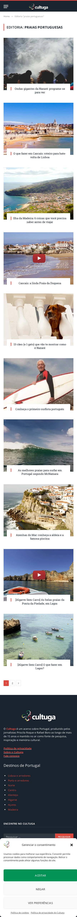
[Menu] (6, 6)
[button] (71, 845)
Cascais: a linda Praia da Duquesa (40, 283)
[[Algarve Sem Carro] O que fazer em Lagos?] (38, 640)
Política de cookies (20, 912)
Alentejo (13, 795)
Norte (11, 785)
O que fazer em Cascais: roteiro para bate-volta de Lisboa (39, 155)
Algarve (12, 799)
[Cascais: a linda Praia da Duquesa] (38, 258)
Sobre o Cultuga (13, 752)
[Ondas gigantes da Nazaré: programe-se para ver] (38, 64)
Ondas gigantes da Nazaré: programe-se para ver (40, 90)
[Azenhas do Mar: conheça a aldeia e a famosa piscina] (38, 510)
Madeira (13, 809)
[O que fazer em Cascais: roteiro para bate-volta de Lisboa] (38, 129)
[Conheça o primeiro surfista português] (38, 384)
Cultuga (11, 728)
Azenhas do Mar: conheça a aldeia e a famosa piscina (40, 536)
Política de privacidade (18, 748)
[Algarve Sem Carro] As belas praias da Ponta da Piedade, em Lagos (39, 601)
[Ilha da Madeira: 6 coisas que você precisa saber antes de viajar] (38, 193)
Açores (12, 804)
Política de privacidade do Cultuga (47, 912)
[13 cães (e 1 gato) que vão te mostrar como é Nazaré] (38, 319)
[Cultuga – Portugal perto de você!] (38, 6)
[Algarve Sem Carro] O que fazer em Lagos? (40, 666)
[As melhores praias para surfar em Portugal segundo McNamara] (38, 445)
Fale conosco (12, 756)
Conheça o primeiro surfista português (39, 409)
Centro (12, 790)
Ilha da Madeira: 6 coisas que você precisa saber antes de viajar (39, 219)
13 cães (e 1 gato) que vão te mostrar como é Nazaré (40, 346)
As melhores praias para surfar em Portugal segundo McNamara (40, 472)
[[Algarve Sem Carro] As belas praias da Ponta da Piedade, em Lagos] (38, 575)
